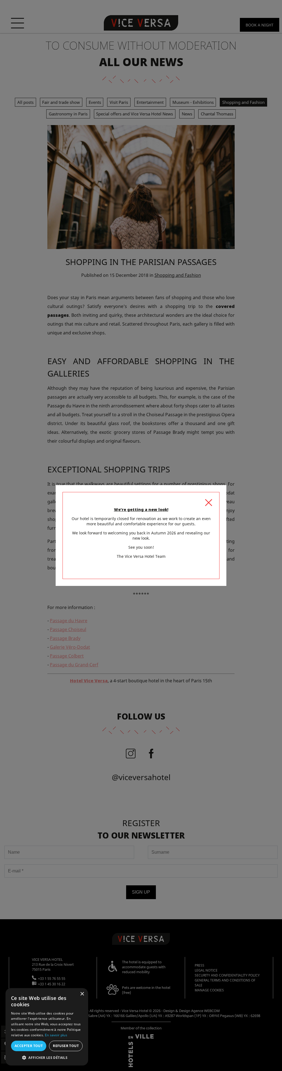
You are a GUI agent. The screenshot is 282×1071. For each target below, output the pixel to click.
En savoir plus (56, 1035)
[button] (47, 1057)
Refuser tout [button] (66, 1045)
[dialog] (47, 1026)
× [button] (82, 994)
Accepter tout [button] (29, 1045)
